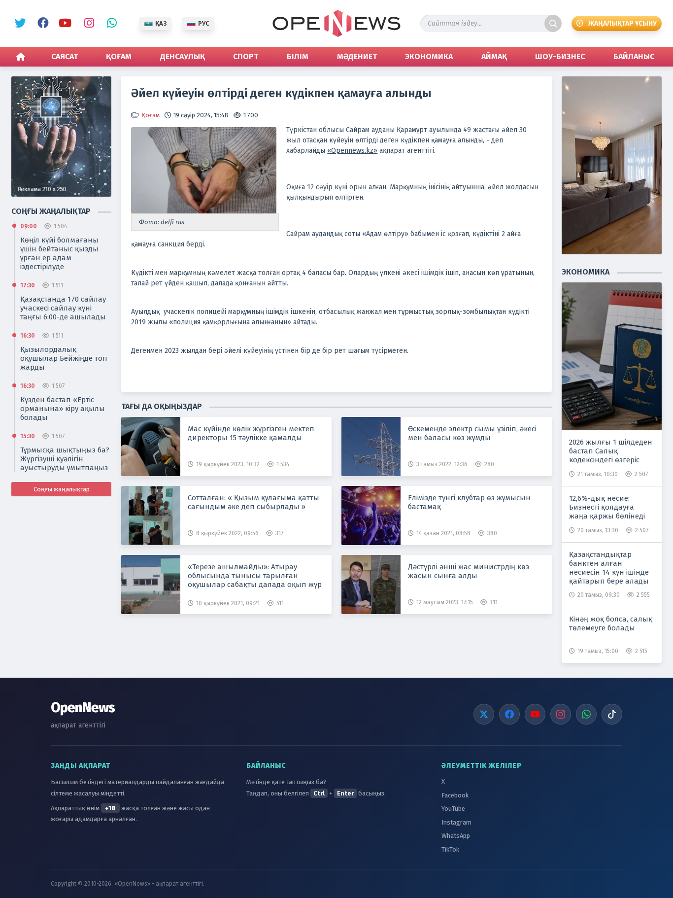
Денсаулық (182, 56)
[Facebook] (509, 714)
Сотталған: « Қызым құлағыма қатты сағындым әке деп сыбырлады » (253, 502)
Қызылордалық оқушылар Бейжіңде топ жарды (63, 358)
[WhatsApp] (586, 714)
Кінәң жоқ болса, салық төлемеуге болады (610, 623)
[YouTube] (535, 714)
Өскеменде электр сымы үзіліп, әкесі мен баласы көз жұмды (472, 433)
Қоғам (119, 56)
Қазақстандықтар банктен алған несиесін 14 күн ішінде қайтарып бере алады (609, 568)
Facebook (41, 23)
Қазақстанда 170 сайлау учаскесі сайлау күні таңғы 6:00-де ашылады (63, 308)
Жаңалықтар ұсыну (622, 23)
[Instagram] (560, 714)
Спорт (245, 56)
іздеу (553, 23)
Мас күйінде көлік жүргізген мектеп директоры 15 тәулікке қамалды (251, 433)
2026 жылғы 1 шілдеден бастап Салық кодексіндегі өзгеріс (610, 451)
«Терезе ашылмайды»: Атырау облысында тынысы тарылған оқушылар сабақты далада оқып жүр (255, 575)
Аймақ (494, 56)
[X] (483, 714)
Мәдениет (357, 56)
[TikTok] (612, 714)
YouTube (64, 23)
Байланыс (633, 56)
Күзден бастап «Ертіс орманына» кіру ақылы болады (62, 408)
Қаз (161, 23)
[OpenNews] (336, 23)
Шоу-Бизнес (560, 56)
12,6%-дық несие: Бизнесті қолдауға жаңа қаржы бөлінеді (607, 507)
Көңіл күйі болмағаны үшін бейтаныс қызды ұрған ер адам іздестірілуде (59, 253)
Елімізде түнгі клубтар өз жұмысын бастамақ (469, 502)
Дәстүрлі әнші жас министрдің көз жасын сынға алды (468, 571)
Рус (203, 23)
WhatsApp (109, 23)
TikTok (450, 849)
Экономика (429, 56)
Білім (297, 56)
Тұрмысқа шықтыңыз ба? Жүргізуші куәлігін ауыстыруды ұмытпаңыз (64, 459)
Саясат (64, 56)
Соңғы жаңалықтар (62, 489)
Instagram (86, 23)
